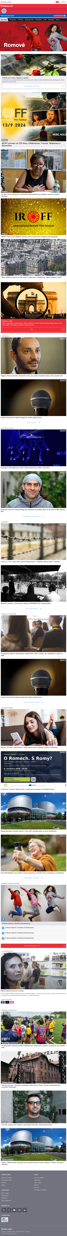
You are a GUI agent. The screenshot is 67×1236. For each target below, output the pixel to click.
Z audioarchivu (7, 951)
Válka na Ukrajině (6, 1177)
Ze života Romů (7, 708)
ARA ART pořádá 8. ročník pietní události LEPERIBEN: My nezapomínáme (26, 603)
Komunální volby (6, 1180)
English (28, 1231)
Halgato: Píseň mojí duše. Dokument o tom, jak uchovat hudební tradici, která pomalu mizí (32, 376)
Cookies (3, 1231)
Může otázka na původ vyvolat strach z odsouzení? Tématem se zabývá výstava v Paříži (32, 277)
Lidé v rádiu (37, 1182)
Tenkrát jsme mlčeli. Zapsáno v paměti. (15, 78)
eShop (3, 1185)
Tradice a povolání (8, 614)
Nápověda (37, 1180)
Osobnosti (5, 336)
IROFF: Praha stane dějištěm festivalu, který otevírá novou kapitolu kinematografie (30, 237)
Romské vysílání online (10, 883)
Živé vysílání (5, 1193)
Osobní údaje (11, 1231)
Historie (4, 522)
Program (12, 20)
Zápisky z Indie (7, 321)
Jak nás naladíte (39, 1177)
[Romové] (33, 36)
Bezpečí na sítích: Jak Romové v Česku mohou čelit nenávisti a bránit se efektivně (29, 747)
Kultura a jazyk (7, 428)
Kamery (51, 20)
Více (58, 20)
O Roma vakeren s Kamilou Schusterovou (16, 923)
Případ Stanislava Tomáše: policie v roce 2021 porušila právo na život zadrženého (29, 831)
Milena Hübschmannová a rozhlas (12, 991)
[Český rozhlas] (6, 2)
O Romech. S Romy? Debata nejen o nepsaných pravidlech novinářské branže (27, 789)
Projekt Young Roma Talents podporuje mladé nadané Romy (21, 417)
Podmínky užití (20, 1231)
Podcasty (4, 1198)
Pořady (20, 20)
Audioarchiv (29, 20)
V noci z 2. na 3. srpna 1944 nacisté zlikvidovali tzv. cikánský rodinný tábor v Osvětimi (30, 561)
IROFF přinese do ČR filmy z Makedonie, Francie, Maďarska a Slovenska (31, 144)
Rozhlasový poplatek (40, 1190)
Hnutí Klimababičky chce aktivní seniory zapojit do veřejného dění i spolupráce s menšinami (32, 873)
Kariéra (36, 1185)
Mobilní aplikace (6, 1200)
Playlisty (38, 20)
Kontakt (36, 1187)
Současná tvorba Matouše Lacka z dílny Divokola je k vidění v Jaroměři (25, 468)
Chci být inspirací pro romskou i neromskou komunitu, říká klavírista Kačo (27, 1125)
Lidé (45, 20)
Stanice (3, 1182)
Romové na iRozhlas (9, 1010)
